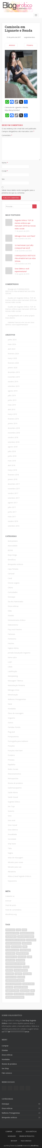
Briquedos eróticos (27, 933)
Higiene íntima (13, 648)
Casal (10, 578)
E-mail (5, 171)
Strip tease (12, 844)
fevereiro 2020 (13, 363)
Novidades (12, 709)
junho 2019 (12, 400)
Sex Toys (11, 806)
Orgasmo (11, 718)
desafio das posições (13, 943)
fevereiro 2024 (13, 353)
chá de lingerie (11, 937)
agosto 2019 (12, 391)
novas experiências (20, 970)
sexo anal (9, 987)
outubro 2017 (13, 493)
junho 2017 (12, 512)
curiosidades (31, 940)
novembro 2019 (14, 377)
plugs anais (27, 974)
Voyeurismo (12, 881)
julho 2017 (12, 507)
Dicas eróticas (13, 606)
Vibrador (9, 994)
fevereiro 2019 (13, 419)
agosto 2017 (12, 502)
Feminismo (12, 639)
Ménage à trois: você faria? (25, 236)
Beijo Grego (12, 555)
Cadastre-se (9, 896)
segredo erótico (28, 984)
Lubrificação (12, 671)
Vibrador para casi (14, 867)
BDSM (10, 550)
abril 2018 (11, 465)
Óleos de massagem (15, 713)
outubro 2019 (13, 381)
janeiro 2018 (12, 479)
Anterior (12, 45)
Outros (10, 722)
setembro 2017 (13, 498)
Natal (10, 704)
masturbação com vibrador (15, 964)
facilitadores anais (12, 950)
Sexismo (11, 811)
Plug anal (11, 732)
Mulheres (9, 970)
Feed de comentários (13, 910)
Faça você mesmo (15, 629)
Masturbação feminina (16, 685)
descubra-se (27, 943)
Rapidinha (11, 764)
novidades (9, 974)
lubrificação (20, 960)
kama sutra (22, 957)
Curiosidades (13, 592)
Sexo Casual (12, 825)
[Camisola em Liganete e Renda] (21, 74)
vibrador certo (19, 994)
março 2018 (12, 470)
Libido (10, 667)
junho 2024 (12, 340)
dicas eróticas (16, 947)
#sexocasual (10, 930)
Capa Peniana (13, 569)
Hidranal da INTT (22, 953)
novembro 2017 (14, 489)
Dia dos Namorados (15, 601)
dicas (8, 947)
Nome (5, 163)
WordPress (34, 1146)
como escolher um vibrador (15, 940)
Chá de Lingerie (13, 583)
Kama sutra (12, 657)
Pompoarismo (13, 736)
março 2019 (12, 414)
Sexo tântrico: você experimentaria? (19, 323)
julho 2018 (12, 451)
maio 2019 (12, 405)
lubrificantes (10, 960)
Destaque (11, 597)
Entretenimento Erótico (16, 620)
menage (26, 967)
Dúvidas (11, 615)
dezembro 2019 (14, 372)
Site (3, 179)
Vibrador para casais (15, 862)
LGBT (10, 662)
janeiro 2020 (12, 367)
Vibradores (12, 871)
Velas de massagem (15, 858)
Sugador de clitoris (21, 987)
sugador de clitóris (12, 991)
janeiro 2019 (12, 423)
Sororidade (12, 839)
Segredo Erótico (14, 802)
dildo (25, 947)
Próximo (30, 45)
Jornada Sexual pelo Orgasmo (19, 653)
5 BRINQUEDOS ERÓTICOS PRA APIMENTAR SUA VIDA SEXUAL (25, 258)
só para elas (25, 991)
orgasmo (18, 974)
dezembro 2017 (14, 484)
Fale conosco (7, 1073)
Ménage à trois (13, 690)
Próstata (11, 760)
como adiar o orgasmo (25, 937)
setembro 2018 (13, 442)
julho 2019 (12, 395)
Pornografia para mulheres (18, 741)
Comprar (5, 1046)
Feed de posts (10, 905)
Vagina (10, 853)
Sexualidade (12, 834)
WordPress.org (11, 914)
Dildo (10, 611)
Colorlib (19, 1146)
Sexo (10, 816)
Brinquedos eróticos (15, 564)
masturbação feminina (13, 967)
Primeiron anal (11, 977)
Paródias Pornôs (14, 727)
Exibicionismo (13, 625)
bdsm (24, 930)
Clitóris (10, 587)
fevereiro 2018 (13, 475)
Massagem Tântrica (15, 681)
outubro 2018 (13, 437)
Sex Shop (5, 1068)
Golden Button (25, 950)
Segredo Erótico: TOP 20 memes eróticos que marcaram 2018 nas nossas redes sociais (21, 300)
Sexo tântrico (13, 830)
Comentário (7, 135)
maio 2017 (12, 516)
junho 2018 (12, 456)
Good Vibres (10, 953)
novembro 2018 (14, 433)
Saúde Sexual (13, 797)
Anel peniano (13, 541)
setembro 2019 (13, 386)
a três (18, 930)
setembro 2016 (13, 526)
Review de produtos (15, 783)
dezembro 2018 (14, 428)
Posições (11, 746)
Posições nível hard (15, 750)
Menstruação (13, 695)
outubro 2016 (13, 521)
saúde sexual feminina (13, 984)
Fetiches (11, 643)
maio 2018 (12, 461)
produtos (21, 977)
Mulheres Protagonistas (17, 699)
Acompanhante (13, 316)
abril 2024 (11, 349)
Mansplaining (13, 676)
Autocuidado (12, 546)
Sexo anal (11, 820)
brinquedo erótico (12, 933)
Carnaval (11, 573)
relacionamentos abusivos (15, 980)
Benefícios (12, 560)
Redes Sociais (13, 769)
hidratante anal (11, 957)
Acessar (8, 901)
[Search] (34, 206)
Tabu (10, 848)
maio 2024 (12, 344)
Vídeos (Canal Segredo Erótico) (19, 876)
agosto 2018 (12, 447)
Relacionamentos (14, 774)
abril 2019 (11, 409)
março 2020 (12, 358)
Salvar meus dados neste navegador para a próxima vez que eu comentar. (18, 191)
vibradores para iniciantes (15, 997)
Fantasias (11, 634)
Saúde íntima (13, 792)
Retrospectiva (13, 778)
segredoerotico (29, 37)
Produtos (11, 755)
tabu (32, 991)
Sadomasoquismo (15, 788)
